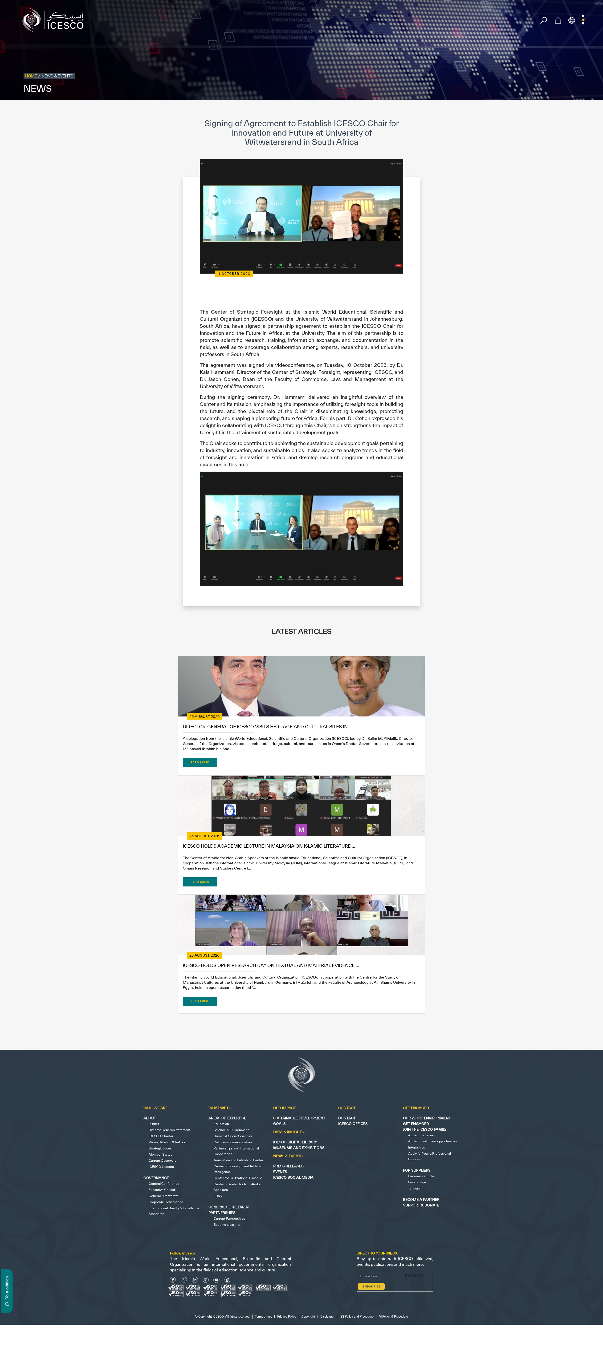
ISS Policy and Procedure (550, 109)
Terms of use (458, 109)
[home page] (55, 19)
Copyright (502, 109)
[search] (543, 20)
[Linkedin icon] (195, 1280)
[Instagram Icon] (206, 1280)
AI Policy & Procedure (586, 109)
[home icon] (558, 19)
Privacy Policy (481, 109)
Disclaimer (521, 109)
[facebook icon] (173, 1280)
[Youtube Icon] (216, 1280)
